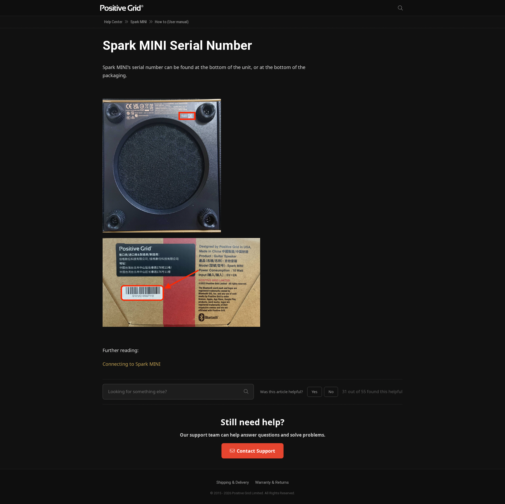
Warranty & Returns (272, 482)
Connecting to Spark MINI (131, 364)
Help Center (113, 21)
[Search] (400, 8)
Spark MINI (138, 21)
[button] (314, 392)
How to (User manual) (172, 21)
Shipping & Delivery (232, 482)
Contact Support (256, 451)
